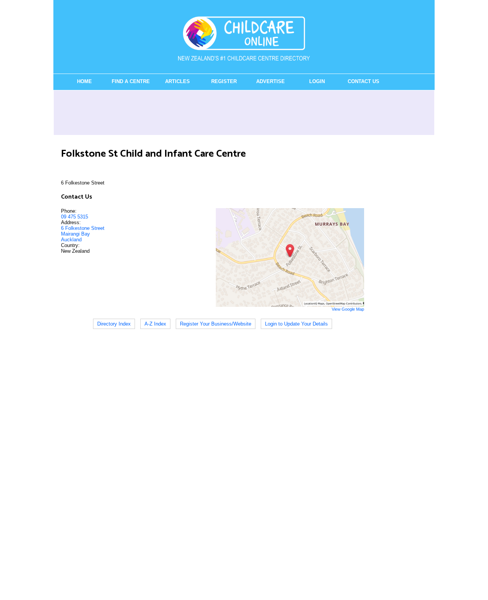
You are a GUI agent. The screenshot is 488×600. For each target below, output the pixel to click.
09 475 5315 (74, 217)
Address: (71, 222)
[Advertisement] (244, 112)
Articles (177, 81)
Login (317, 81)
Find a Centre (131, 81)
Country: (70, 245)
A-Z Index (155, 324)
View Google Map (348, 309)
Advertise (270, 81)
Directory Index (114, 324)
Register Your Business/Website (215, 324)
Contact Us (363, 81)
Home (84, 81)
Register (224, 81)
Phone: (69, 211)
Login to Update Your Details (296, 324)
